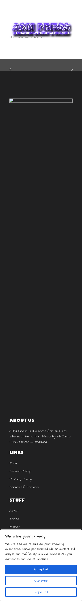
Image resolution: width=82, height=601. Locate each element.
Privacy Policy (20, 479)
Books (14, 518)
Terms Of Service (24, 487)
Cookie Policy (20, 471)
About (14, 511)
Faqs (13, 463)
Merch (14, 526)
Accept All (41, 569)
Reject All (41, 592)
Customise (41, 581)
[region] (41, 565)
